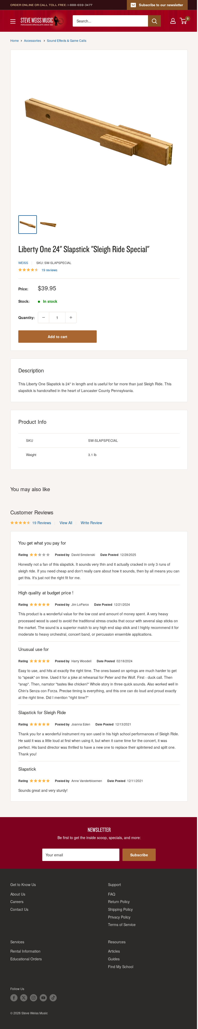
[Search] (154, 21)
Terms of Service (122, 924)
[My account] (173, 21)
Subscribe (139, 854)
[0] (183, 21)
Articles (114, 951)
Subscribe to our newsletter (161, 4)
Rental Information (25, 951)
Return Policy (119, 901)
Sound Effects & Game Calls (66, 40)
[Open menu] (12, 21)
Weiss (23, 262)
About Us (17, 894)
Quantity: (26, 317)
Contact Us (19, 909)
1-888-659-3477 (80, 5)
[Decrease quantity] (43, 317)
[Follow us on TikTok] (53, 997)
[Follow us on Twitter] (23, 997)
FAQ (111, 894)
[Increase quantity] (70, 317)
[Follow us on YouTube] (43, 997)
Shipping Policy (120, 909)
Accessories (32, 40)
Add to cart (57, 336)
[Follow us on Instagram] (33, 997)
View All (65, 522)
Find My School (120, 966)
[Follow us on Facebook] (14, 997)
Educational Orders (26, 958)
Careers (16, 901)
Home (14, 40)
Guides (114, 958)
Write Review (91, 522)
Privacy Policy (119, 917)
